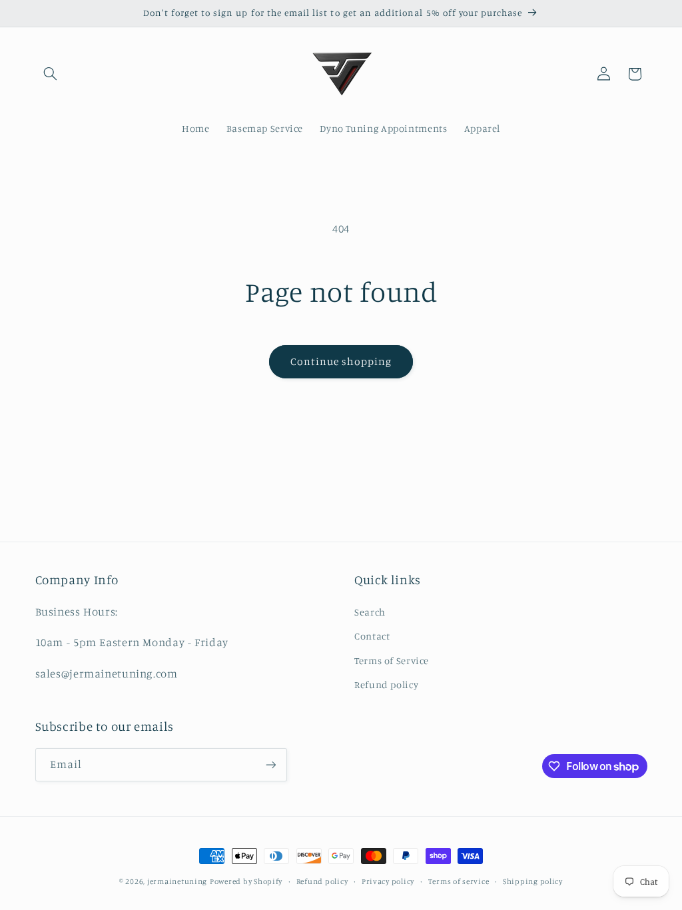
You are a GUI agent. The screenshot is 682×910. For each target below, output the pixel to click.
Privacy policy (388, 881)
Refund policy (386, 684)
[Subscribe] (270, 764)
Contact (372, 636)
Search (370, 612)
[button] (50, 74)
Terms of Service (391, 660)
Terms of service (459, 881)
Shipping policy (533, 881)
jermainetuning (177, 881)
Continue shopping (341, 361)
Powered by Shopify (246, 881)
